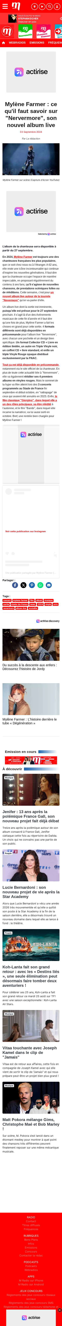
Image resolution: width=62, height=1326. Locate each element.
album (39, 600)
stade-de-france (19, 604)
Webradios (17, 42)
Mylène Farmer (23, 256)
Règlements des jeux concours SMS (31, 1302)
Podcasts (31, 1266)
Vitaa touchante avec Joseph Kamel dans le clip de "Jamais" (29, 1052)
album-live (21, 608)
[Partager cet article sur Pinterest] (31, 586)
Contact (31, 1221)
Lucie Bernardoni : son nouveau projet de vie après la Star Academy (31, 892)
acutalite (33, 608)
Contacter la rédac (31, 1255)
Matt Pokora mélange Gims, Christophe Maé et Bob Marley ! (30, 1124)
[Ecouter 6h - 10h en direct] (31, 760)
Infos (31, 1243)
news (32, 604)
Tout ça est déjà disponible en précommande (30, 364)
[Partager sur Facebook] (14, 586)
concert (7, 600)
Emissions (37, 42)
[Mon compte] (57, 6)
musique (48, 600)
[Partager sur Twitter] (22, 586)
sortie (6, 604)
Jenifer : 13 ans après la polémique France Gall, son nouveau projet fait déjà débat (30, 816)
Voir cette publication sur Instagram (25, 531)
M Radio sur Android (31, 1284)
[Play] (4, 29)
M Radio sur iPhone (31, 1280)
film (32, 600)
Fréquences (31, 1229)
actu (55, 604)
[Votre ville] (34, 6)
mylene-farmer (20, 600)
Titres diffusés (31, 1225)
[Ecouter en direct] (42, 6)
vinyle (48, 604)
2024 (40, 604)
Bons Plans (31, 1239)
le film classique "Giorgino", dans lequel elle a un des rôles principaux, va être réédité (29, 400)
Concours (31, 1251)
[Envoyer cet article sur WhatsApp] (39, 586)
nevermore (8, 608)
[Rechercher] (49, 6)
